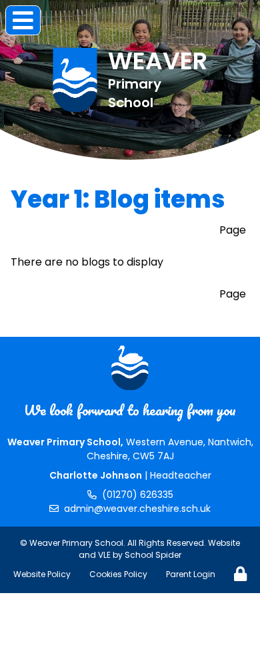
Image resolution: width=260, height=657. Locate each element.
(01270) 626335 (137, 494)
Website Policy (42, 574)
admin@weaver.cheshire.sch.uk (137, 508)
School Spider (153, 554)
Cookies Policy (118, 574)
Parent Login (190, 574)
